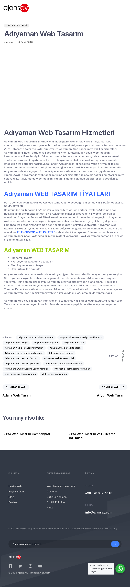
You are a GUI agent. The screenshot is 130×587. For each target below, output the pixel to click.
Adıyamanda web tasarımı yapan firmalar (26, 369)
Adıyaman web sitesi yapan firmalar (24, 353)
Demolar (52, 491)
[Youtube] (40, 566)
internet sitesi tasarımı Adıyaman (72, 369)
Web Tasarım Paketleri (61, 486)
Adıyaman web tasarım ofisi (59, 358)
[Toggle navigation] (106, 8)
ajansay (8, 42)
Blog (11, 496)
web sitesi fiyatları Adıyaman (20, 374)
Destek (12, 502)
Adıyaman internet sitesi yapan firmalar (81, 337)
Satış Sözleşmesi (57, 496)
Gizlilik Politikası (56, 502)
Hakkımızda (15, 486)
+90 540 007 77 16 (98, 493)
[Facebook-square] (10, 566)
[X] (123, 354)
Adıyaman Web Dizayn (16, 342)
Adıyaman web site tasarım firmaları (24, 348)
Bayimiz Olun (16, 491)
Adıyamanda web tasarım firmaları (63, 363)
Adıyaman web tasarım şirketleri (22, 363)
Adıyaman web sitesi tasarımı (65, 348)
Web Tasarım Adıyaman (54, 374)
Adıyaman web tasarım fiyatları (21, 358)
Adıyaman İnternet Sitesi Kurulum (35, 337)
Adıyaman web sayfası (46, 342)
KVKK (50, 507)
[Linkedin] (123, 360)
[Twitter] (20, 566)
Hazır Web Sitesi (16, 25)
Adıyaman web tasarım (61, 353)
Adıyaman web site (74, 342)
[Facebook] (123, 351)
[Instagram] (30, 566)
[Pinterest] (123, 357)
